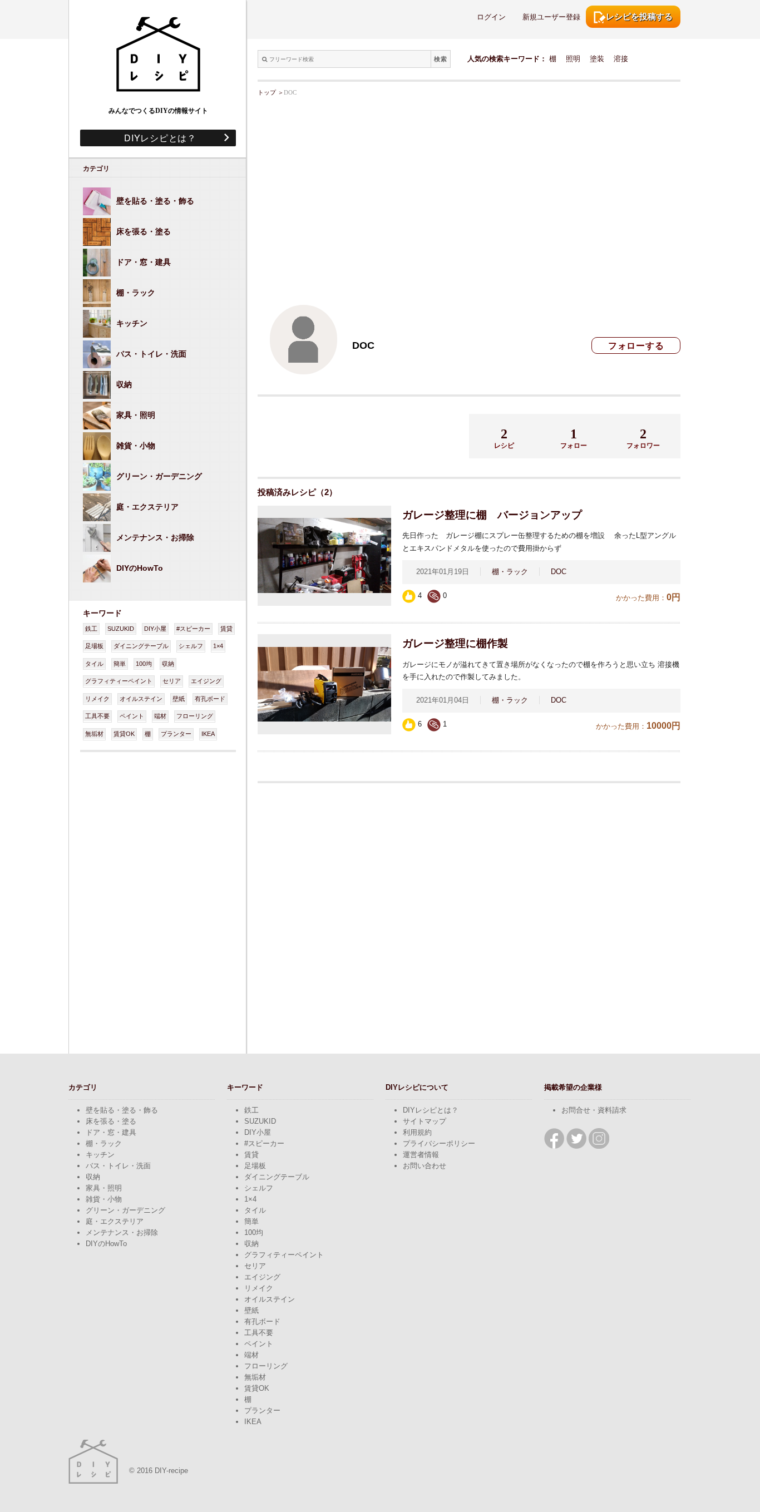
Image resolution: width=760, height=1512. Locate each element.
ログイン (491, 17)
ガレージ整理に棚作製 (455, 643)
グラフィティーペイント (118, 681)
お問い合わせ (424, 1166)
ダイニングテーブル (141, 646)
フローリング (194, 716)
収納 (168, 663)
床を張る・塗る (111, 1121)
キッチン (100, 1154)
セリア (171, 681)
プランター (176, 733)
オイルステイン (141, 698)
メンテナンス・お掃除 (122, 1232)
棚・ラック (510, 571)
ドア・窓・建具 (111, 1132)
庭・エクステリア (115, 1221)
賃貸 (226, 628)
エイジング (206, 681)
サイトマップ (424, 1121)
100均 (144, 663)
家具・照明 (104, 1188)
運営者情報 (421, 1154)
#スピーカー (193, 628)
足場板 (94, 646)
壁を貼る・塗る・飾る (122, 1110)
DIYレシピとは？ (155, 137)
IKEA (208, 733)
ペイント (132, 716)
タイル (94, 663)
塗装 (597, 59)
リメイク (97, 698)
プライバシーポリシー (439, 1143)
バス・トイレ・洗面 (118, 1166)
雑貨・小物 (104, 1199)
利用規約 (417, 1132)
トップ (267, 92)
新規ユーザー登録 (551, 17)
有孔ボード (210, 698)
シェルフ (191, 646)
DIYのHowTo (106, 1243)
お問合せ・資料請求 (593, 1110)
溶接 (621, 59)
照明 (573, 59)
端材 (160, 716)
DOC (558, 571)
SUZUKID (120, 628)
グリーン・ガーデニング (125, 1210)
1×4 (218, 646)
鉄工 (91, 628)
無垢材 (94, 733)
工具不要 (97, 716)
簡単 (119, 663)
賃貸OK (124, 733)
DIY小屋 (155, 628)
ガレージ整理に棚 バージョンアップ (492, 515)
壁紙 (178, 698)
